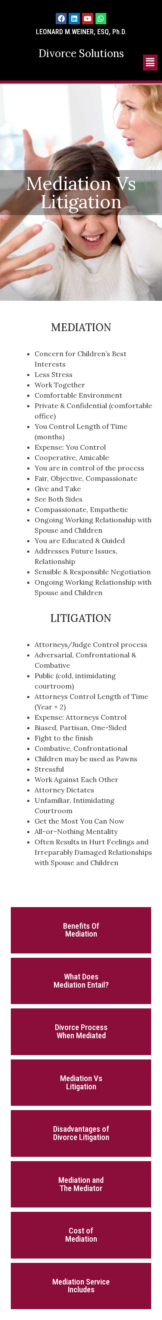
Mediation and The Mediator (81, 1184)
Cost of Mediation (81, 1235)
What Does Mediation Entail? (81, 981)
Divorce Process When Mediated (81, 1031)
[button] (150, 63)
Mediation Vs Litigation (81, 1082)
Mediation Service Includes (81, 1286)
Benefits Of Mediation (81, 930)
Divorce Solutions (81, 53)
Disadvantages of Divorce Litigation (81, 1133)
